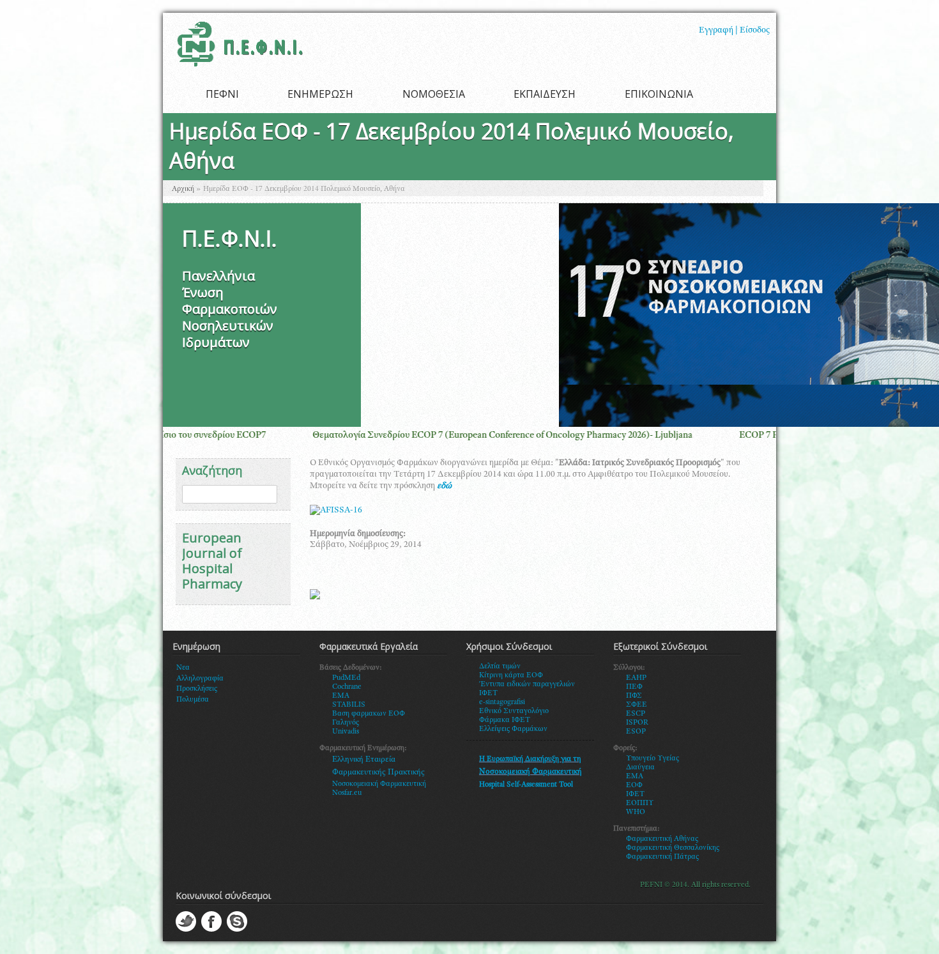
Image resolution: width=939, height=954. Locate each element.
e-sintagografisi (502, 702)
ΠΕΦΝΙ (222, 94)
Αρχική (183, 189)
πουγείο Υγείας (655, 758)
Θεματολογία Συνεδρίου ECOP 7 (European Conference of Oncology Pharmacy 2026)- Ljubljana (419, 435)
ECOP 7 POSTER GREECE (709, 435)
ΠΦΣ (634, 696)
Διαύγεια (640, 767)
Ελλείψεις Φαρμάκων (513, 729)
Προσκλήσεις (196, 689)
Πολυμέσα (192, 700)
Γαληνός (345, 723)
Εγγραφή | (718, 30)
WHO (635, 812)
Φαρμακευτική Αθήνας (662, 839)
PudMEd (346, 678)
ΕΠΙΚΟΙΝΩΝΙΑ (659, 94)
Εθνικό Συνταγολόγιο (514, 711)
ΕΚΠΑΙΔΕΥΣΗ (545, 94)
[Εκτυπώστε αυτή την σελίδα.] (315, 597)
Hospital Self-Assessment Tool (526, 785)
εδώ (444, 486)
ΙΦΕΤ (635, 794)
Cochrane (347, 687)
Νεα (183, 668)
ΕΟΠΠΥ (640, 803)
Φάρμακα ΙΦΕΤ (504, 720)
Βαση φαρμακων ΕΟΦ (368, 714)
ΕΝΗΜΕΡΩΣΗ (320, 94)
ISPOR (637, 723)
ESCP (635, 714)
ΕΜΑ (634, 776)
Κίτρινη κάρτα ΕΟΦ (511, 675)
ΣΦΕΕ (636, 705)
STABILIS (348, 705)
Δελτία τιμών (500, 666)
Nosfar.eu (347, 793)
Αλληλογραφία (200, 678)
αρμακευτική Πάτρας (665, 857)
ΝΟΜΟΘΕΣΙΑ (433, 94)
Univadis (345, 731)
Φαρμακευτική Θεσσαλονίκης (672, 848)
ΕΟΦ (634, 785)
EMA (340, 696)
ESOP (636, 731)
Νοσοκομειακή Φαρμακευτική (379, 784)
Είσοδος (755, 30)
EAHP (636, 678)
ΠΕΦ (634, 687)
